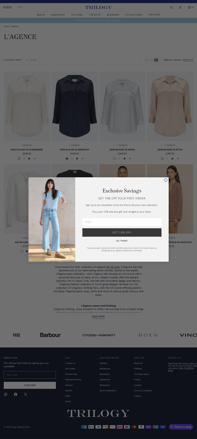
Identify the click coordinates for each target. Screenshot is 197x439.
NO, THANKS (121, 240)
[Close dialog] (165, 180)
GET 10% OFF (121, 232)
